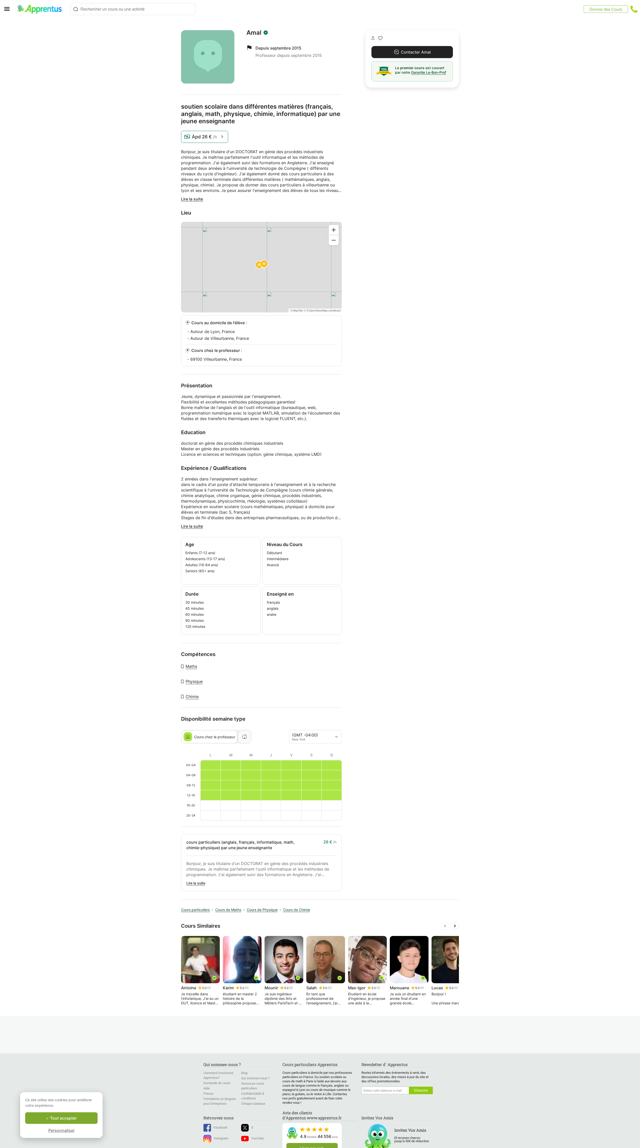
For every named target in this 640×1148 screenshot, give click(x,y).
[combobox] (133, 9)
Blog (244, 1073)
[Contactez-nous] (633, 9)
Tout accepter (63, 1118)
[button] (380, 38)
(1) (209, 988)
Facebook (221, 1127)
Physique (194, 681)
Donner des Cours (605, 9)
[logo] (42, 9)
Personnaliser (61, 1130)
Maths (191, 666)
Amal (253, 32)
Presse (208, 1093)
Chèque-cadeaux (253, 1103)
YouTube (257, 1138)
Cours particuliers (195, 910)
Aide (206, 1088)
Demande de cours (216, 1083)
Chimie (192, 696)
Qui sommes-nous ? (255, 1078)
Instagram (221, 1138)
